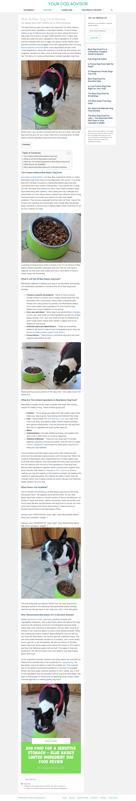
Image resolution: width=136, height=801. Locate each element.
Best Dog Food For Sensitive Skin (96, 80)
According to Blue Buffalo (32, 177)
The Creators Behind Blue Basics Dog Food (40, 156)
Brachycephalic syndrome (32, 47)
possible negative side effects (52, 332)
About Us (72, 798)
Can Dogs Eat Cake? (97, 59)
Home (65, 798)
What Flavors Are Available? (35, 164)
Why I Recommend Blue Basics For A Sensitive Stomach (45, 167)
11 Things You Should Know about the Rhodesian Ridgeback (45, 788)
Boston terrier (36, 619)
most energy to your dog (57, 419)
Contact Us (94, 798)
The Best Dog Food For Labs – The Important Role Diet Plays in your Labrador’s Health (100, 119)
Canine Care (66, 10)
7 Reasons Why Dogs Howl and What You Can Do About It (44, 786)
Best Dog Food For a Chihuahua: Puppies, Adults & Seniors (97, 51)
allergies (76, 312)
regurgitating (67, 662)
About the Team (82, 798)
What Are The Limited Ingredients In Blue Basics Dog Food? (47, 162)
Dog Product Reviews (91, 10)
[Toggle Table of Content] (68, 153)
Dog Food (47, 10)
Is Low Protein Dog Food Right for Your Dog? (99, 87)
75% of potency (62, 470)
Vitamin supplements (35, 445)
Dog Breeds (29, 10)
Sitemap (103, 798)
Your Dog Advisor (68, 3)
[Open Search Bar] (111, 10)
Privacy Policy (113, 798)
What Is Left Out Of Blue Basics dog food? (40, 159)
